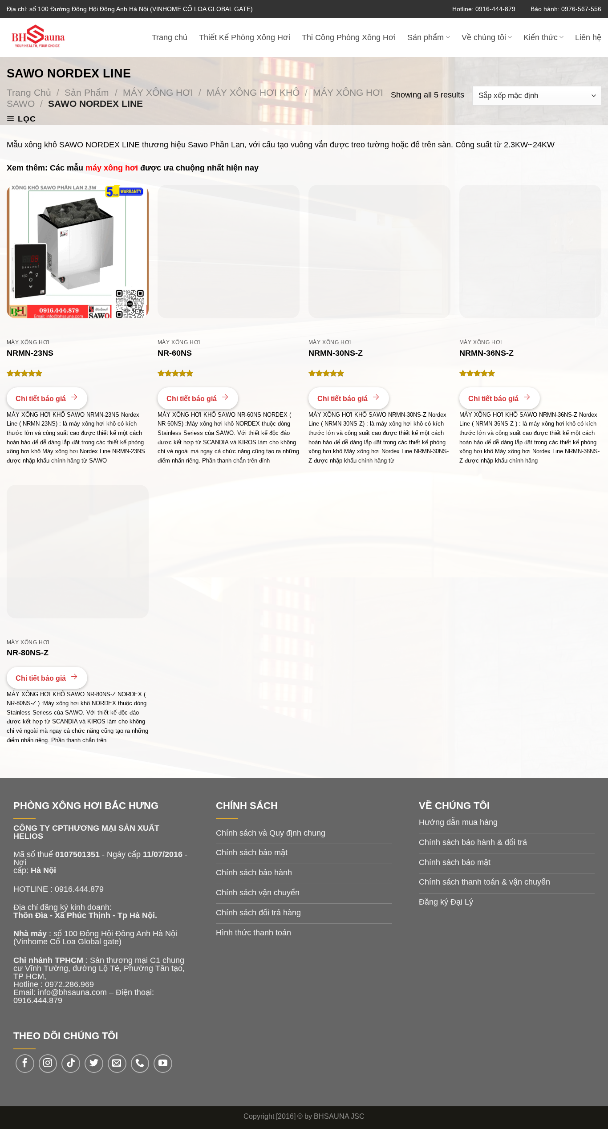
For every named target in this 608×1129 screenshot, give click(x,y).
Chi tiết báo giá (42, 398)
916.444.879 (81, 889)
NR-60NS (175, 353)
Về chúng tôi (484, 37)
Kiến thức (540, 37)
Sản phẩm (425, 37)
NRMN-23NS (30, 353)
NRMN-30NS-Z (335, 353)
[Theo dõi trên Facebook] (25, 1063)
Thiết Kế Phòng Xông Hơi (244, 37)
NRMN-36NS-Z (486, 353)
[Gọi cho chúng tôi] (140, 1063)
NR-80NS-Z (28, 652)
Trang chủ (169, 37)
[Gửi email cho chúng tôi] (117, 1063)
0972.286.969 (69, 984)
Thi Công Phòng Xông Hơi (349, 37)
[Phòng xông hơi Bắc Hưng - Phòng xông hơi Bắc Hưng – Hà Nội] (53, 37)
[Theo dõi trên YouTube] (163, 1063)
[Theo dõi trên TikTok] (70, 1063)
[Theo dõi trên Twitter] (94, 1063)
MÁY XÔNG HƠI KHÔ (253, 92)
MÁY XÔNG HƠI (158, 92)
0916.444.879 (37, 1000)
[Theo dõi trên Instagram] (48, 1063)
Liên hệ (588, 37)
